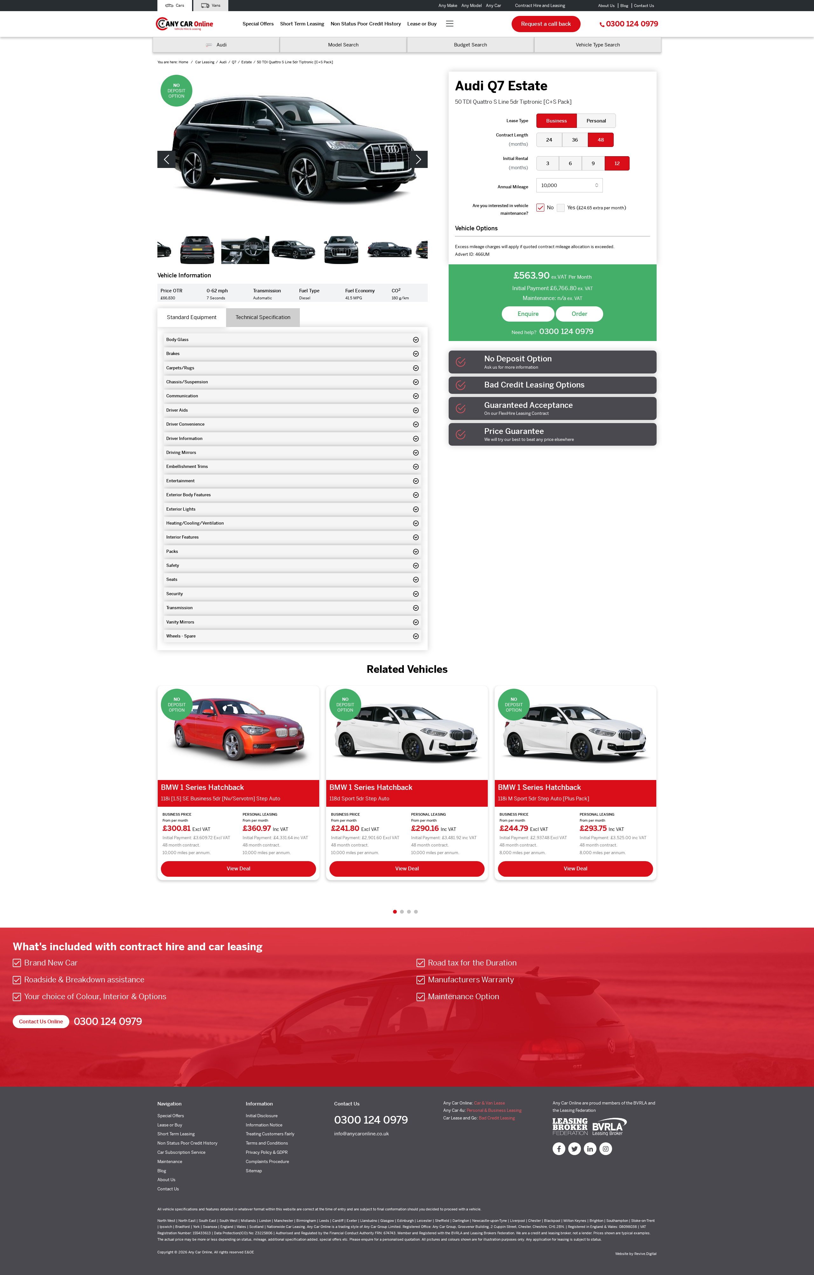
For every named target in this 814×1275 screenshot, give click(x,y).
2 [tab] (402, 912)
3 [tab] (409, 912)
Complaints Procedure (267, 1161)
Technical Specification (263, 317)
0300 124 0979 (632, 24)
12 (617, 163)
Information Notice (264, 1125)
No (550, 207)
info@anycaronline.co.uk (361, 1134)
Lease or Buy (422, 24)
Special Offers (258, 24)
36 (575, 140)
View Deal (238, 868)
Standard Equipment (192, 317)
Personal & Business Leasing (494, 1110)
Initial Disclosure (262, 1115)
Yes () (596, 207)
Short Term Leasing (302, 24)
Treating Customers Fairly (270, 1134)
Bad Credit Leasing (497, 1118)
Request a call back (546, 23)
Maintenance (169, 1161)
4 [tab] (416, 912)
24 (549, 140)
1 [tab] (395, 912)
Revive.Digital (645, 1253)
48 (601, 140)
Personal (596, 121)
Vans (215, 5)
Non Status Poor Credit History (366, 24)
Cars (179, 5)
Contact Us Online (41, 1021)
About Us (606, 5)
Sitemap (254, 1171)
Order (579, 313)
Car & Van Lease (489, 1103)
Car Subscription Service (181, 1152)
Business (556, 121)
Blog (624, 5)
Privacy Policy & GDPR (267, 1152)
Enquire (528, 313)
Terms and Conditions (267, 1143)
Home (184, 62)
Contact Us (644, 5)
